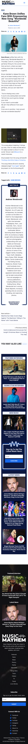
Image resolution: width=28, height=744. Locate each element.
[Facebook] (8, 31)
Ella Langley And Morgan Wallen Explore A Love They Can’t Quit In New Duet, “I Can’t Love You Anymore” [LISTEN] (14, 434)
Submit (14, 704)
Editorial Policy (7, 737)
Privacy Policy (15, 737)
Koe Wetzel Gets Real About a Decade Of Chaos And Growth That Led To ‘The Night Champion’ (14, 595)
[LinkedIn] (16, 31)
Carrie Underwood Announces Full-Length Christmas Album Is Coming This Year (15, 332)
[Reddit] (19, 31)
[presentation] (14, 367)
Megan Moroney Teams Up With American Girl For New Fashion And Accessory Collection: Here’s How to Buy (14, 548)
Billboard (17, 152)
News (3, 10)
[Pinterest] (22, 31)
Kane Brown (15, 180)
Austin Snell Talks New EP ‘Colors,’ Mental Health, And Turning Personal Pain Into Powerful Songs (14, 406)
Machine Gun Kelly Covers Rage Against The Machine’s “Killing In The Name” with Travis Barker (13, 318)
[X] (11, 31)
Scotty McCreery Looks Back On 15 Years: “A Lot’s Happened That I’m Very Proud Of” (14, 378)
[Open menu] (24, 2)
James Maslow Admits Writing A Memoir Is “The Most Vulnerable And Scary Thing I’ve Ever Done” (14, 495)
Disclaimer (17, 739)
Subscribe (14, 461)
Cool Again (15, 166)
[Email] (24, 31)
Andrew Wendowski (14, 199)
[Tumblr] (14, 31)
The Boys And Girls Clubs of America (13, 160)
